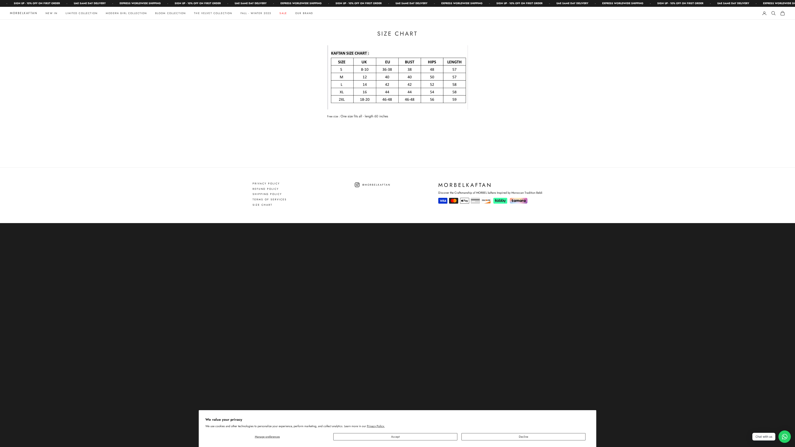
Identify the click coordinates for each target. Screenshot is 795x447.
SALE (283, 13)
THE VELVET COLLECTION (213, 13)
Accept (395, 437)
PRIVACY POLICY (266, 183)
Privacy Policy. (376, 426)
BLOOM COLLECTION (170, 13)
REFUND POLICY (266, 189)
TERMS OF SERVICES (270, 199)
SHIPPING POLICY (267, 194)
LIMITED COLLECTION (82, 13)
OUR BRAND (304, 13)
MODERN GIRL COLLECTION (126, 13)
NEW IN (51, 13)
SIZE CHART (262, 205)
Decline (523, 437)
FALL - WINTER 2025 (256, 13)
